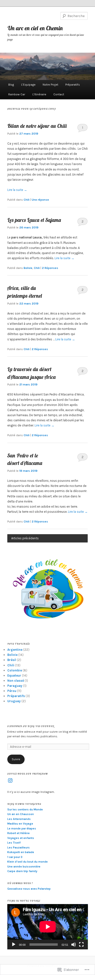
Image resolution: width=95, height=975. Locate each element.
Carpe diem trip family (22, 871)
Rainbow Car (16, 94)
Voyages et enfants (20, 838)
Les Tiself (14, 842)
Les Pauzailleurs (18, 847)
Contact (58, 94)
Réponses (50, 268)
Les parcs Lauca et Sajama (34, 220)
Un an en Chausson (20, 814)
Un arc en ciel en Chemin (35, 28)
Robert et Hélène (18, 833)
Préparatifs (72, 84)
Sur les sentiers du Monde (25, 809)
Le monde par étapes (21, 828)
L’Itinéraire (39, 94)
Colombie (14, 670)
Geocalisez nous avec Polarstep (29, 888)
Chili (26, 199)
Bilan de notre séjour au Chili (37, 126)
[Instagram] (10, 780)
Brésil (11, 660)
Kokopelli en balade (20, 852)
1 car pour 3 (14, 857)
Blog (11, 84)
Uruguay (14, 701)
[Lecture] (13, 944)
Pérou (11, 691)
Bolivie (28, 268)
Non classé (15, 680)
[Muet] (73, 944)
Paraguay (14, 686)
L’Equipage (28, 84)
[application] (47, 926)
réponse (40, 199)
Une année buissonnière (23, 866)
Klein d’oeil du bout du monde (27, 861)
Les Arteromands (19, 819)
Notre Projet (50, 84)
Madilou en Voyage (20, 823)
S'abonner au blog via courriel (30, 726)
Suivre (16, 759)
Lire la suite (17, 190)
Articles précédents (25, 538)
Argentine (14, 649)
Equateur (14, 675)
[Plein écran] (81, 944)
